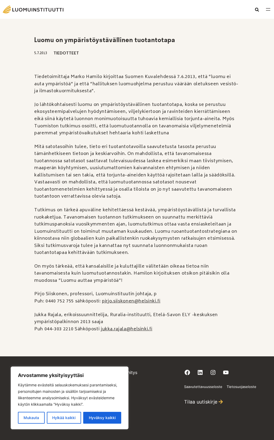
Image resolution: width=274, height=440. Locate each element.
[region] (69, 398)
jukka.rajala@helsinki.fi (126, 329)
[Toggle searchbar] (257, 9)
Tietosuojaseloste (241, 386)
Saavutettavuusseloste (203, 386)
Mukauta (31, 417)
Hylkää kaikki (63, 417)
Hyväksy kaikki (102, 417)
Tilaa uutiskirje (200, 402)
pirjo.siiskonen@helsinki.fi (131, 301)
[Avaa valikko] (268, 9)
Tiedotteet (66, 53)
